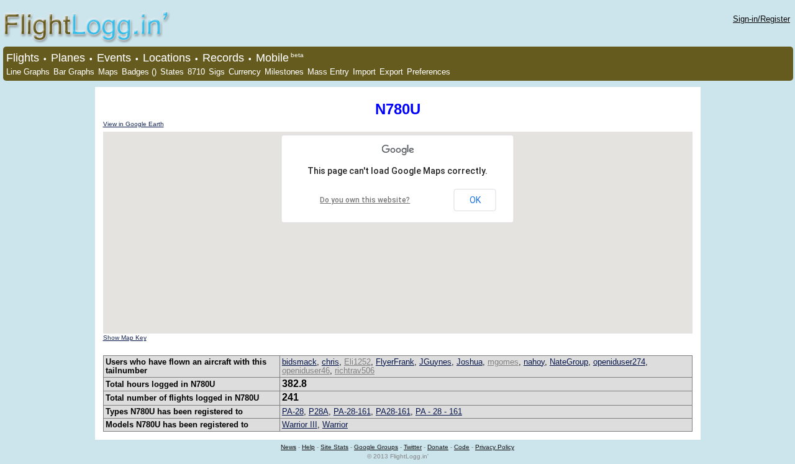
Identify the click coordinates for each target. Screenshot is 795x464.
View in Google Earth (133, 124)
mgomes (503, 361)
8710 (196, 71)
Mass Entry (328, 71)
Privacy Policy (494, 447)
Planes (68, 58)
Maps (108, 71)
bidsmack (299, 361)
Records (223, 58)
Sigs (217, 71)
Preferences (428, 71)
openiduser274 (619, 361)
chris (330, 361)
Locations (167, 58)
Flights (22, 58)
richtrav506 (355, 370)
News (288, 447)
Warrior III (299, 424)
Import (364, 71)
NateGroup (569, 361)
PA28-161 (393, 411)
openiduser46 (306, 370)
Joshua (470, 361)
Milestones (284, 71)
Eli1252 (357, 361)
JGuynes (435, 361)
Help (308, 447)
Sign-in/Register (761, 19)
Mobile (272, 58)
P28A (319, 411)
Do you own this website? (365, 200)
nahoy (534, 361)
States (172, 71)
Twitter (413, 447)
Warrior (335, 424)
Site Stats (334, 447)
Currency (245, 71)
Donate (437, 447)
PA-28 (293, 411)
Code (462, 447)
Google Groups (376, 447)
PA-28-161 (352, 411)
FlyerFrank (395, 361)
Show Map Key (125, 337)
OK (475, 200)
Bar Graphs (73, 71)
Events (114, 58)
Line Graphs (28, 71)
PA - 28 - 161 (439, 411)
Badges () (139, 71)
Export (391, 71)
